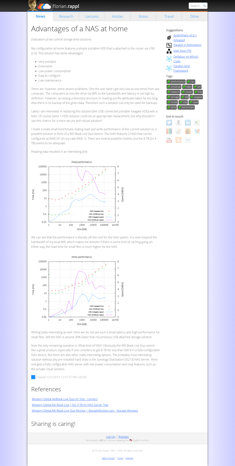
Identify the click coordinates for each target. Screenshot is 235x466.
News (40, 16)
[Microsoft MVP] (197, 131)
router (188, 91)
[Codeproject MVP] (188, 131)
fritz (200, 91)
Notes (143, 16)
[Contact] (188, 140)
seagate (198, 97)
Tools (120, 458)
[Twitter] (169, 122)
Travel (169, 16)
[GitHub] (178, 122)
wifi (199, 86)
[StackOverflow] (178, 131)
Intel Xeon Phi (182, 51)
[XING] (197, 122)
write (173, 107)
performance (178, 81)
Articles (117, 16)
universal (176, 86)
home (174, 102)
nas (193, 81)
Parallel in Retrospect (187, 45)
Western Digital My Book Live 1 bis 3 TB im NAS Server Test (70, 405)
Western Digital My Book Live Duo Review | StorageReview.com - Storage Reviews (85, 411)
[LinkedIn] (188, 122)
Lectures (92, 16)
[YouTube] (169, 140)
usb (185, 102)
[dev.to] (169, 131)
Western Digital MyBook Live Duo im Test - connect (64, 399)
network (175, 91)
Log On (110, 437)
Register (123, 437)
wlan (189, 86)
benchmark (188, 107)
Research (66, 16)
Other (194, 16)
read (195, 102)
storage (175, 97)
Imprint (129, 458)
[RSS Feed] (178, 140)
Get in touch (108, 458)
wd (186, 97)
